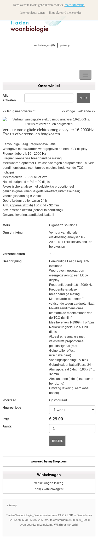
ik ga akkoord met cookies (65, 12)
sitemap (12, 505)
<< (64, 111)
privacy (65, 45)
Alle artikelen (9, 98)
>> (93, 111)
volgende (86, 111)
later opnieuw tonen (32, 12)
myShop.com (57, 461)
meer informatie (74, 5)
